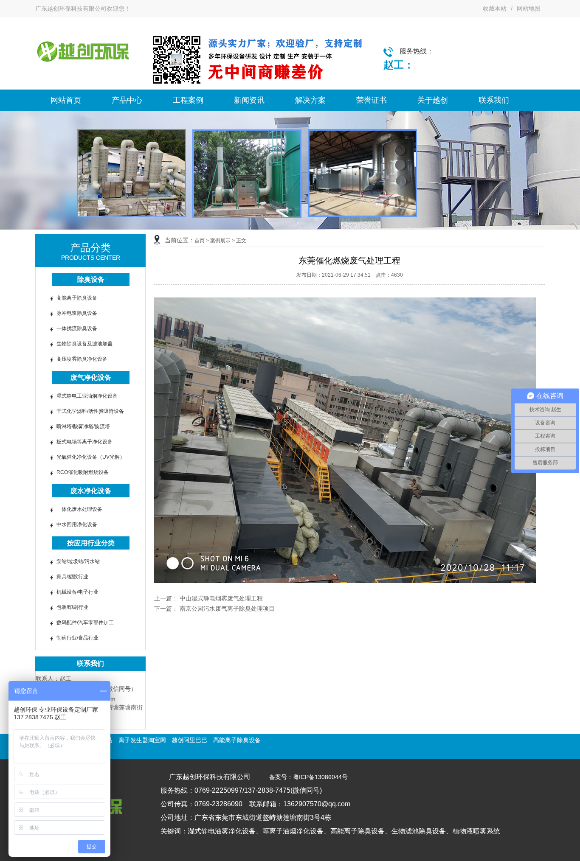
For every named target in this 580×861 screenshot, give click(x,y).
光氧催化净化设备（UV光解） (90, 457)
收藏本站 (495, 8)
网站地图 (529, 8)
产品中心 (127, 100)
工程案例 (188, 100)
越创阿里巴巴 (189, 740)
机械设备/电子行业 (77, 592)
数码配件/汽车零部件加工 (85, 622)
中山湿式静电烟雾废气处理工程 (221, 598)
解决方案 (310, 100)
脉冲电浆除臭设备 (76, 313)
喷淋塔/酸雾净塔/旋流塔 (83, 426)
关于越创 (432, 100)
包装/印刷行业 (72, 607)
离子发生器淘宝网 (142, 740)
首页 (199, 241)
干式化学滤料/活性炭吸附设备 (90, 411)
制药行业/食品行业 (77, 638)
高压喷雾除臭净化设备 (81, 359)
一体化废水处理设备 (79, 509)
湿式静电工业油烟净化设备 (87, 396)
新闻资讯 (249, 100)
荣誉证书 (371, 100)
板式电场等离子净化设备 (84, 442)
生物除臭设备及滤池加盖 (84, 344)
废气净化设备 (90, 377)
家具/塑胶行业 (72, 577)
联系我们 (494, 100)
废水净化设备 (90, 490)
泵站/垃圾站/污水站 (78, 561)
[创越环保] (82, 68)
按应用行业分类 (91, 543)
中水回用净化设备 (76, 524)
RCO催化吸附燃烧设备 (82, 472)
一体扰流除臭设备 (76, 328)
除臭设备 (90, 279)
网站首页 (66, 100)
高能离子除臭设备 (76, 298)
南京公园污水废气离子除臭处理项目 (227, 608)
